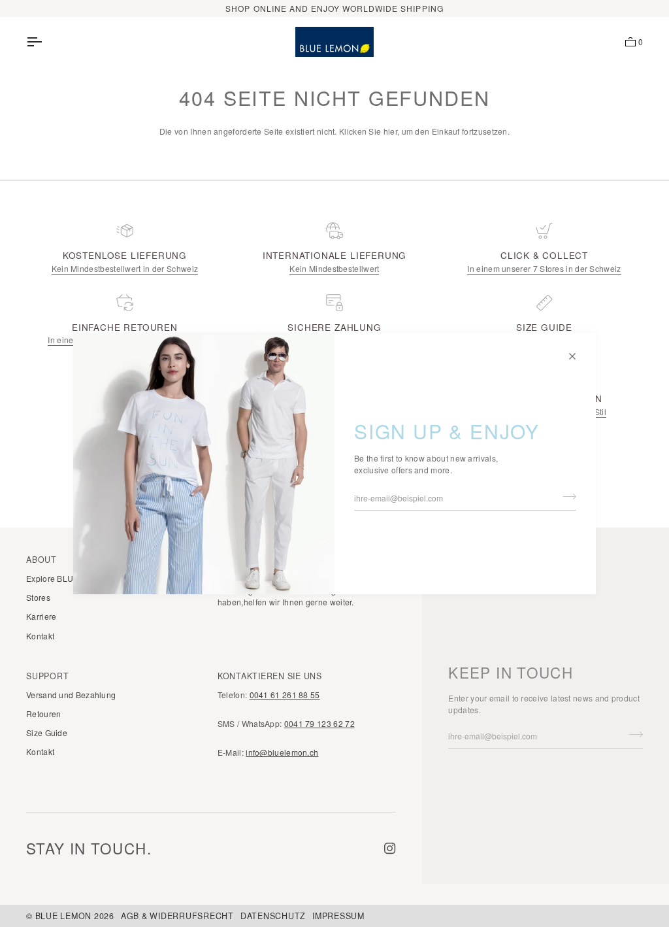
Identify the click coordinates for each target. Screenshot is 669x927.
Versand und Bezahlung (71, 694)
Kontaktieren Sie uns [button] (270, 676)
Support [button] (47, 676)
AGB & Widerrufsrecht (177, 916)
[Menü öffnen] (45, 41)
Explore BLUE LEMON (68, 578)
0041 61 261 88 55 (285, 694)
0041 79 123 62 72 (319, 723)
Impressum (338, 916)
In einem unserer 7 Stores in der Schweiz (544, 268)
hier (390, 131)
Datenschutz (273, 916)
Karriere (41, 616)
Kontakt (40, 635)
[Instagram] (390, 848)
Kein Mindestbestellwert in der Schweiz (125, 268)
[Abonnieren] (565, 496)
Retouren (43, 713)
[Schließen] (578, 351)
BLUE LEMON (63, 916)
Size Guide (46, 732)
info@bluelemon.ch (282, 752)
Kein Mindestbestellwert (334, 268)
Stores (38, 597)
